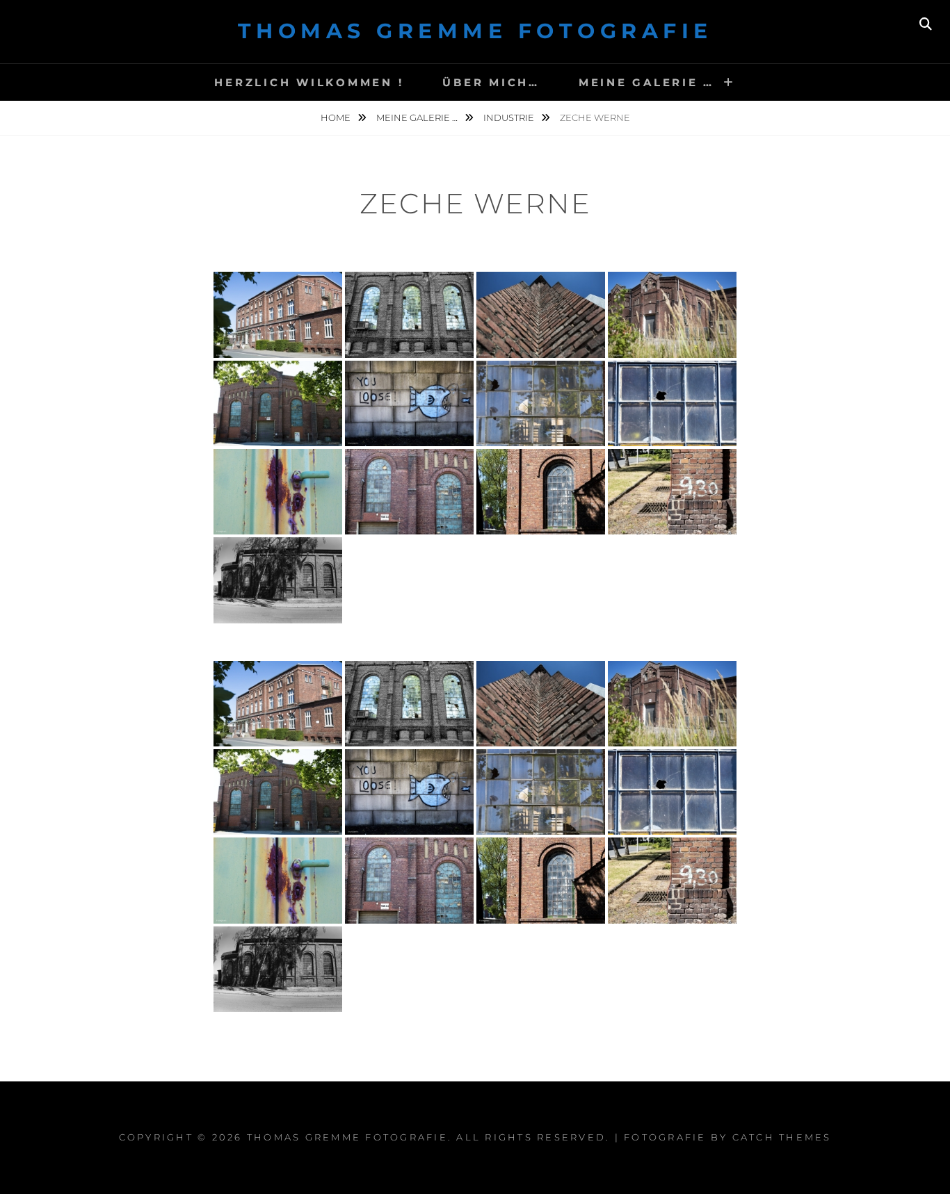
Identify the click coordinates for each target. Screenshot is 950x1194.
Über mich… (491, 82)
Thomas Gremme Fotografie (475, 31)
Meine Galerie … (646, 82)
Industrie (509, 117)
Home (337, 117)
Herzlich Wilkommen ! (308, 82)
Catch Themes (782, 1137)
